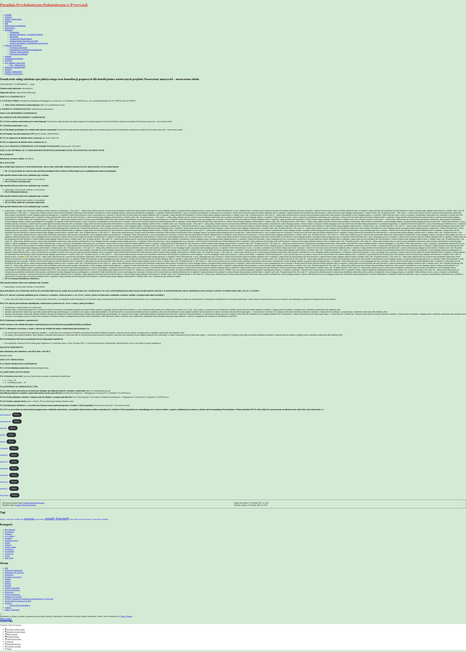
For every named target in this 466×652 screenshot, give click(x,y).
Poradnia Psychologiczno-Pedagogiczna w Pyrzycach (44, 5)
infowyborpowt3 (5, 414)
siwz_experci (4, 495)
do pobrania (9, 532)
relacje (72, 519)
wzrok (7, 556)
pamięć (7, 543)
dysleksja (17, 519)
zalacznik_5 (4, 461)
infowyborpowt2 (5, 421)
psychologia (9, 551)
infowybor (3, 428)
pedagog (8, 545)
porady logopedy (57, 518)
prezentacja (9, 549)
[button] (6, 621)
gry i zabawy (10, 536)
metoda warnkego (40, 519)
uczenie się (9, 554)
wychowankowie (96, 519)
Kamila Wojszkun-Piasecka (33, 503)
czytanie (8, 519)
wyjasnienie (4, 448)
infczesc (2, 435)
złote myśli (9, 558)
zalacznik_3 (4, 475)
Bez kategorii (10, 530)
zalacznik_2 (4, 482)
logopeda (29, 518)
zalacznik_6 (4, 455)
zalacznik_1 (4, 488)
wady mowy (87, 519)
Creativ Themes (126, 616)
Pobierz (16, 414)
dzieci (22, 519)
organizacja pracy (11, 541)
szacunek (81, 519)
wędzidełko (105, 519)
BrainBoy (2, 519)
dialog (12, 519)
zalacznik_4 (4, 468)
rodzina (76, 519)
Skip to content (6, 618)
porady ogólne (10, 547)
